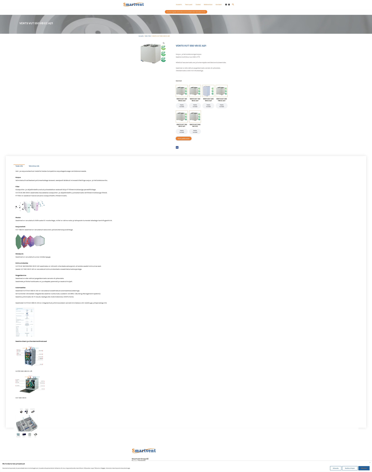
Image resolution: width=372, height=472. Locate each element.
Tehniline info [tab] (34, 166)
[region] (186, 466)
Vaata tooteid (182, 105)
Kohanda (336, 468)
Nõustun (364, 468)
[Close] (370, 462)
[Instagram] (229, 4)
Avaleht (179, 4)
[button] (233, 4)
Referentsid (208, 4)
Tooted (198, 4)
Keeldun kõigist (350, 468)
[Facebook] (226, 4)
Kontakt (219, 4)
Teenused (188, 4)
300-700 (148, 36)
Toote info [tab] (19, 166)
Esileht (141, 36)
